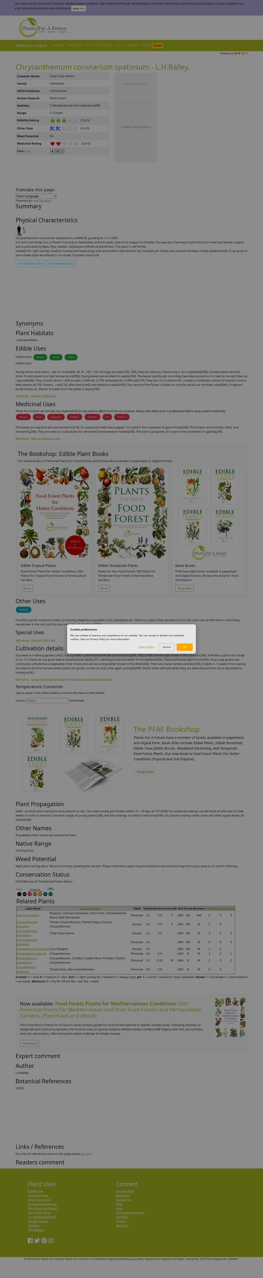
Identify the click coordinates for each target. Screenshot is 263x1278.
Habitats (33, 1226)
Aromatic (23, 417)
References (22, 396)
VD (107, 417)
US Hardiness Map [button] (61, 264)
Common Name (90, 908)
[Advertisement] (229, 133)
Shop (120, 45)
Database (57, 45)
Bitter (39, 417)
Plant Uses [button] (104, 45)
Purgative (74, 417)
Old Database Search (130, 1213)
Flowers (40, 357)
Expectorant (56, 417)
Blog (146, 45)
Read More (29, 1043)
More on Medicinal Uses (45, 438)
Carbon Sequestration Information (92, 679)
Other (231, 908)
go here (86, 1154)
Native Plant (75, 45)
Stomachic (92, 417)
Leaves (56, 357)
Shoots (71, 357)
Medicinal (220, 908)
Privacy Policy (146, 646)
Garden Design (38, 1221)
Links (119, 1208)
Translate (45, 201)
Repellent (24, 609)
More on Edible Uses (43, 396)
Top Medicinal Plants (42, 1217)
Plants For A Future (31, 45)
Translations (36, 1230)
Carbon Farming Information (48, 679)
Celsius (20, 701)
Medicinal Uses (38, 1195)
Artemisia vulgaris (28, 915)
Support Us (123, 1200)
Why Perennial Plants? (43, 1208)
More (26, 588)
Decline (167, 647)
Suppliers (133, 45)
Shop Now (185, 588)
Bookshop (123, 1195)
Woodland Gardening (42, 1204)
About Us (122, 1226)
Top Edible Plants (39, 1213)
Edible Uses (35, 1191)
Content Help (125, 1191)
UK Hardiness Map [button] (30, 264)
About (90, 45)
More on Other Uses (43, 640)
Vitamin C (122, 417)
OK (184, 647)
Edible (209, 908)
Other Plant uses (39, 1200)
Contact (121, 1221)
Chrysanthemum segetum (33, 949)
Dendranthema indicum (31, 953)
